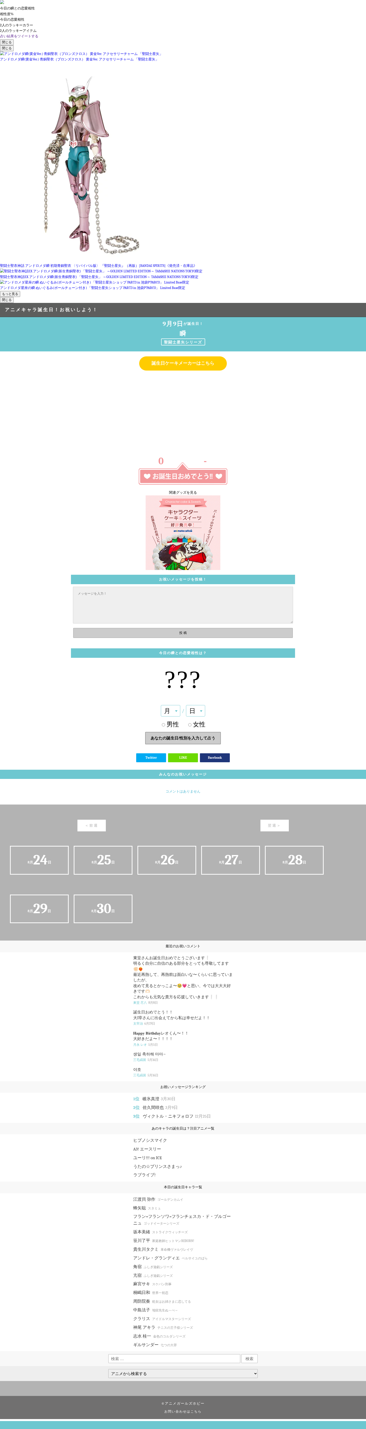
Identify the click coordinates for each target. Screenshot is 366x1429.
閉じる (7, 42)
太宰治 (144, 1023)
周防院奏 (162, 1301)
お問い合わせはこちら (183, 1411)
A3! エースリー (147, 1149)
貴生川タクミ (163, 1249)
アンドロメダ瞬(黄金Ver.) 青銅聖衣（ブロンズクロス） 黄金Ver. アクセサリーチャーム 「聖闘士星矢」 (79, 59)
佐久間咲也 (160, 1107)
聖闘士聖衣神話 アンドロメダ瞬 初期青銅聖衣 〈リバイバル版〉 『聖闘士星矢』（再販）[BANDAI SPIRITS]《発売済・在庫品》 (98, 266)
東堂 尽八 (145, 1002)
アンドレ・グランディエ (170, 1258)
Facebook (215, 758)
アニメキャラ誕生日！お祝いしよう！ (51, 309)
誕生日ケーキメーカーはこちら (183, 363)
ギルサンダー (155, 1344)
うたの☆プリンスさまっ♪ (157, 1166)
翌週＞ (274, 825)
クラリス (162, 1318)
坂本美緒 (160, 1232)
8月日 (39, 860)
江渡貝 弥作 (158, 1199)
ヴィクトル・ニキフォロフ (177, 1116)
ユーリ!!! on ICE (147, 1157)
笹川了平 (163, 1240)
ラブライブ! (144, 1175)
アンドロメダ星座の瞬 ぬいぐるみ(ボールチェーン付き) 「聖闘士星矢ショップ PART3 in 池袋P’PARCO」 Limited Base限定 (92, 288)
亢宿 (153, 1275)
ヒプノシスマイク (150, 1140)
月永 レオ (145, 1045)
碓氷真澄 (159, 1098)
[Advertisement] (183, 410)
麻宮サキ (152, 1284)
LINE (183, 758)
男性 (173, 724)
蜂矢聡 (147, 1208)
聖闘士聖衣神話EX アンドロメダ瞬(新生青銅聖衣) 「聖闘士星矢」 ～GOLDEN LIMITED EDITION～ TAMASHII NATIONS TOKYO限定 (99, 277)
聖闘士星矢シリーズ (183, 342)
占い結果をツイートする (19, 36)
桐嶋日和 (150, 1292)
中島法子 (155, 1310)
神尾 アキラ (163, 1327)
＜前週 (91, 825)
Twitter (151, 758)
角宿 (153, 1266)
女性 (199, 724)
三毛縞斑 (145, 1060)
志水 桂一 (159, 1336)
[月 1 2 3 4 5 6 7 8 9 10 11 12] (170, 710)
